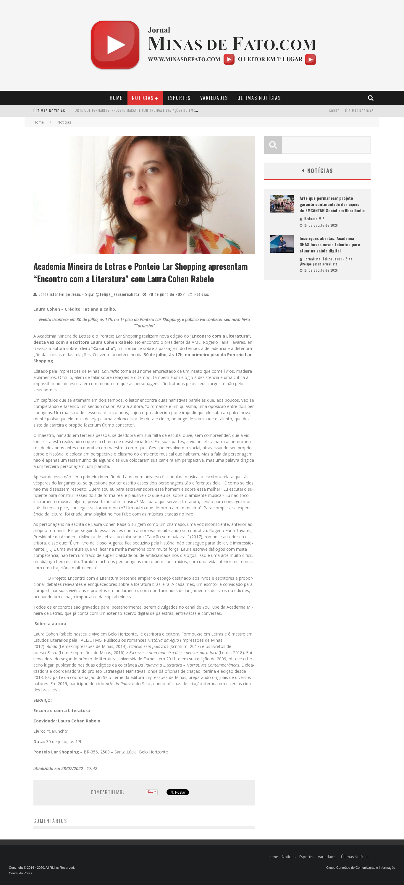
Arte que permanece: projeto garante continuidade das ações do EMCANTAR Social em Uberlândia (332, 204)
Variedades (214, 97)
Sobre (334, 110)
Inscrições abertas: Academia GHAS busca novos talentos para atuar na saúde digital (149, 111)
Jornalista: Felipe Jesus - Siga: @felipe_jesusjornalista (89, 294)
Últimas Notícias (259, 97)
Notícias (143, 97)
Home (116, 97)
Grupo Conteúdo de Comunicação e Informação (360, 867)
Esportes (179, 97)
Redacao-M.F (314, 218)
